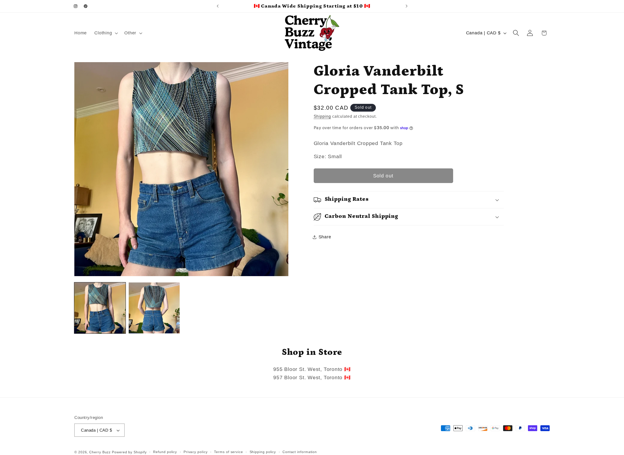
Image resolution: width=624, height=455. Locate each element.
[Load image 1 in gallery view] (100, 308)
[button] (106, 33)
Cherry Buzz (100, 452)
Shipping (322, 116)
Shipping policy (263, 452)
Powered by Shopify (129, 452)
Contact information (300, 452)
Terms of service (228, 452)
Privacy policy (196, 452)
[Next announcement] (406, 6)
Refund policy (165, 452)
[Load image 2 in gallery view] (154, 308)
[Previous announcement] (217, 6)
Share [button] (325, 236)
